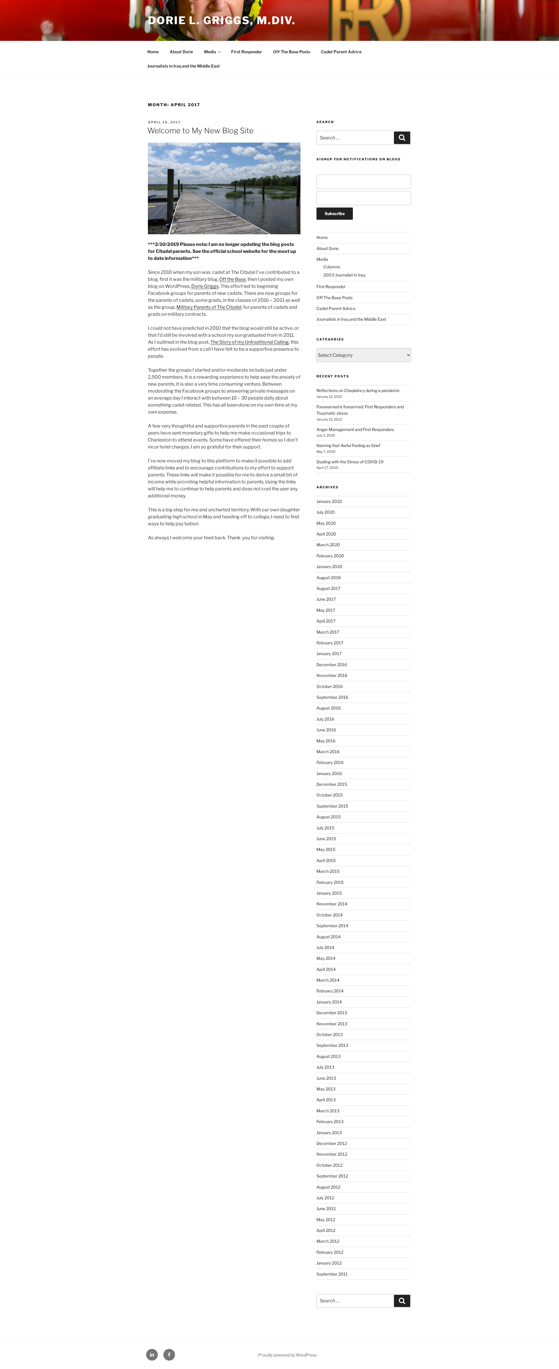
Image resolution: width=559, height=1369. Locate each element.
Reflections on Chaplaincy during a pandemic (358, 390)
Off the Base (232, 279)
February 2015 (330, 882)
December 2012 (331, 1143)
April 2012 (325, 1230)
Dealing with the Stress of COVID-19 (349, 461)
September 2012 (332, 1175)
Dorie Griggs (205, 286)
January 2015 (329, 893)
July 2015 (325, 827)
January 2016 (329, 773)
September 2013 (332, 1045)
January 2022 (329, 501)
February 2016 (330, 762)
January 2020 (329, 566)
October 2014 (329, 914)
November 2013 (331, 1023)
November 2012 (331, 1154)
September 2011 (332, 1274)
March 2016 (327, 751)
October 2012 (329, 1165)
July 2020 (325, 512)
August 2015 (328, 816)
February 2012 (329, 1252)
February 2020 (330, 555)
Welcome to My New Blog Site (200, 130)
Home (153, 51)
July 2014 (325, 947)
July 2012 (325, 1197)
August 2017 (328, 588)
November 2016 (331, 675)
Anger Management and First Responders (355, 429)
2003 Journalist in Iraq (344, 274)
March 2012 (327, 1241)
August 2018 (328, 577)
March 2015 (327, 871)
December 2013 (331, 1012)
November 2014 (331, 903)
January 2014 (329, 1001)
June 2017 (326, 599)
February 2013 (330, 1121)
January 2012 (329, 1262)
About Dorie (181, 51)
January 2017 (329, 653)
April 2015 (326, 860)
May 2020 (326, 523)
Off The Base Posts (291, 51)
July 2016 (325, 719)
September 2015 (332, 806)
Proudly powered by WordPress (287, 1354)
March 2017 (327, 631)
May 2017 (325, 610)
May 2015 (325, 849)
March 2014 (327, 980)
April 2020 (326, 533)
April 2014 (326, 969)
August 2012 (328, 1186)
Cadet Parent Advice (341, 51)
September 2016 (332, 697)
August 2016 (328, 707)
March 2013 (327, 1110)
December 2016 (331, 664)
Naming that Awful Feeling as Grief (348, 445)
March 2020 (328, 544)
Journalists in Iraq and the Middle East (183, 65)
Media (210, 51)
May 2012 (325, 1219)
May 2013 (325, 1088)
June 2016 (326, 729)
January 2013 (329, 1132)
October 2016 (329, 686)
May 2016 (325, 740)
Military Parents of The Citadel (208, 307)
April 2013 (326, 1099)
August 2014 (328, 936)
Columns (331, 266)
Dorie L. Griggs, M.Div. (222, 20)
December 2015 (331, 784)
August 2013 (328, 1056)
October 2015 (329, 794)
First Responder (246, 51)
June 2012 (326, 1208)
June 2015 (326, 838)
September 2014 (332, 925)
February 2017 (329, 642)
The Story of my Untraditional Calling (249, 342)
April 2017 (325, 620)
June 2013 (326, 1078)
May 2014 (325, 958)
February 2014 (330, 990)
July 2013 (325, 1067)
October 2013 (329, 1034)
